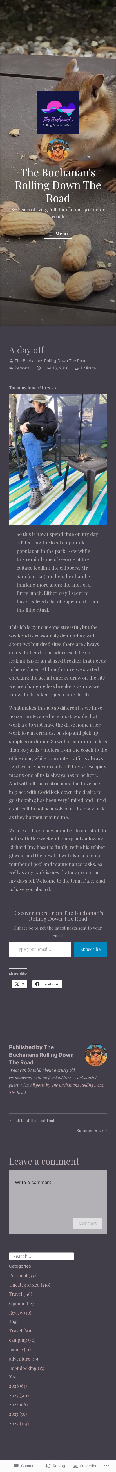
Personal (22, 368)
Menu (61, 233)
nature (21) (20, 1349)
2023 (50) (18, 1414)
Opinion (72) (21, 1303)
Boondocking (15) (26, 1368)
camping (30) (22, 1340)
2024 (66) (18, 1405)
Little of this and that (31, 1121)
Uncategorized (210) (29, 1285)
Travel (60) (20, 1330)
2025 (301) (19, 1395)
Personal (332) (23, 1275)
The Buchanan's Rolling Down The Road (58, 185)
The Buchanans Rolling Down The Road (51, 360)
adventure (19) (23, 1359)
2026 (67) (18, 1386)
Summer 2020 (90, 1131)
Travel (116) (20, 1294)
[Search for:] (41, 1256)
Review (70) (20, 1313)
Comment (88, 1223)
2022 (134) (19, 1423)
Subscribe (91, 949)
